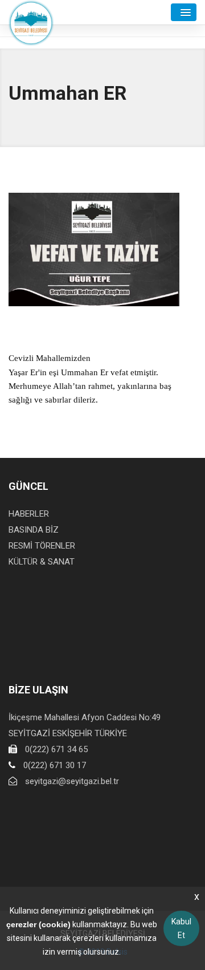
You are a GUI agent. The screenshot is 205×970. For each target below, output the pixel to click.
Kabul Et (181, 928)
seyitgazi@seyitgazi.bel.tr (72, 781)
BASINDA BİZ (34, 530)
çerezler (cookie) (38, 924)
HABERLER (29, 514)
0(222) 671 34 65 (56, 749)
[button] (183, 12)
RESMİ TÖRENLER (42, 546)
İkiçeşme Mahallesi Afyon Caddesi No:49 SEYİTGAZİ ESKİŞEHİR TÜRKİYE (85, 725)
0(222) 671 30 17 (54, 765)
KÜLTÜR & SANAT (42, 562)
